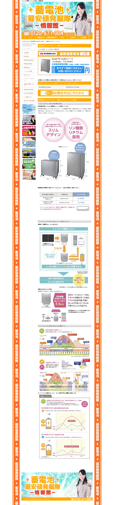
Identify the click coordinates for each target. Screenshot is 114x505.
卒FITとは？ (27, 75)
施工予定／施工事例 (29, 100)
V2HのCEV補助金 (28, 93)
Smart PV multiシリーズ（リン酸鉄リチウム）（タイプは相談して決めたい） (59, 83)
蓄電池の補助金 (28, 63)
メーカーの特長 (28, 71)
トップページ (25, 41)
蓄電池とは (41, 37)
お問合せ (73, 37)
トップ (30, 37)
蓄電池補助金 (51, 37)
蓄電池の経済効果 (28, 89)
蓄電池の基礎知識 (28, 60)
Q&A (62, 37)
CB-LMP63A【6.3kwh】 (45, 87)
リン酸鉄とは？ (28, 97)
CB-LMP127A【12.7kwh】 (73, 87)
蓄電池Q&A (27, 67)
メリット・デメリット (29, 79)
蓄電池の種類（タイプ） (29, 85)
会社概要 (83, 37)
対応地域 (26, 56)
